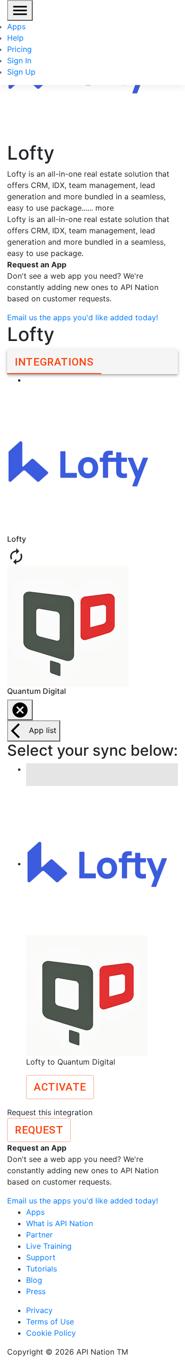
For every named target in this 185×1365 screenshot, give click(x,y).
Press (36, 1291)
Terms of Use (50, 1321)
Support (41, 1257)
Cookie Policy (51, 1333)
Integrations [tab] (54, 362)
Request (39, 1130)
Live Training (49, 1246)
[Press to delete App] (20, 710)
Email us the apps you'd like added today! (82, 317)
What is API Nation (59, 1223)
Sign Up (21, 72)
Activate (60, 1087)
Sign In (19, 60)
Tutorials (41, 1268)
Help (15, 38)
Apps (16, 26)
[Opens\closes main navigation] (20, 10)
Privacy (39, 1310)
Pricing (19, 49)
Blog (34, 1280)
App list (42, 730)
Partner (39, 1234)
